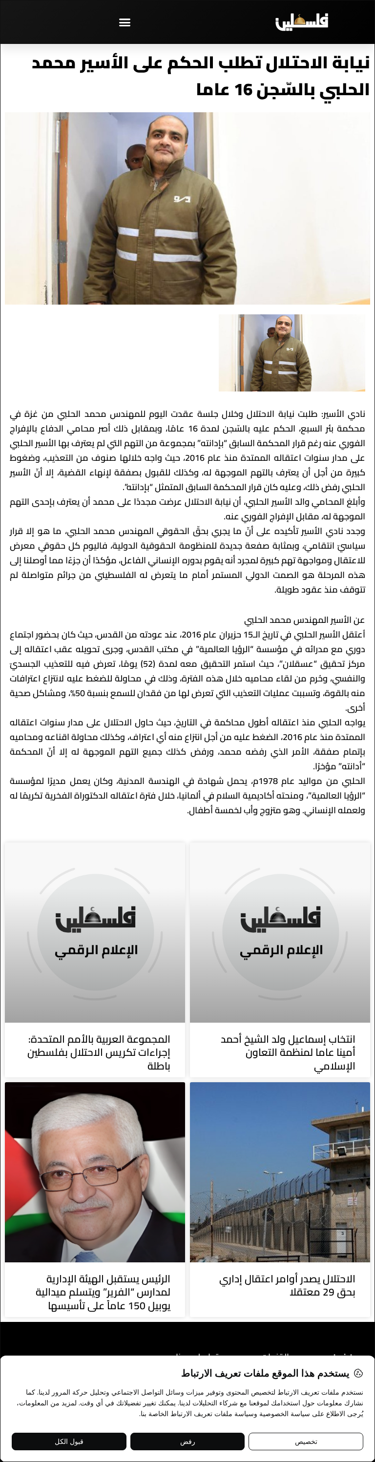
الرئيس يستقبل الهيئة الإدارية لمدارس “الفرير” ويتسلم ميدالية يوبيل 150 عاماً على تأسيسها (103, 1292)
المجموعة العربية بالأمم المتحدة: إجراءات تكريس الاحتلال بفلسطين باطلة (98, 1052)
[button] (125, 22)
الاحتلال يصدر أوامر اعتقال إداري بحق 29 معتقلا (287, 1285)
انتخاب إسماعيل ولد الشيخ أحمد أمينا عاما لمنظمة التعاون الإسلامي (288, 1052)
